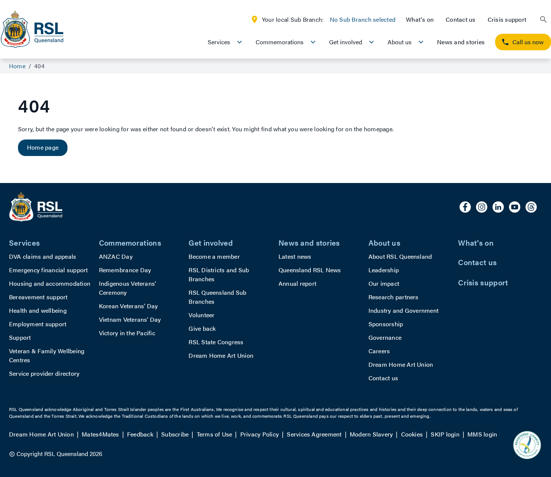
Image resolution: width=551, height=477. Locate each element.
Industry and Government (403, 310)
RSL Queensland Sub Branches (217, 297)
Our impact (383, 283)
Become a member (214, 256)
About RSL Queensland (400, 256)
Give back (202, 328)
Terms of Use (214, 434)
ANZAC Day (116, 256)
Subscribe (175, 434)
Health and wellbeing (38, 310)
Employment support (37, 324)
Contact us (460, 19)
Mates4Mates (100, 434)
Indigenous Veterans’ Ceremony (127, 288)
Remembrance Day (125, 270)
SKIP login (445, 434)
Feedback (140, 434)
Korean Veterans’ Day (128, 306)
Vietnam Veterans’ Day (130, 319)
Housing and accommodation (49, 283)
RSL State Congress (216, 342)
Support (20, 337)
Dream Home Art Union (221, 355)
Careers (379, 350)
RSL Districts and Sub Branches (219, 274)
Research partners (393, 296)
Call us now (528, 42)
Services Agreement (314, 434)
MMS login (482, 434)
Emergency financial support (48, 270)
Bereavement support (38, 296)
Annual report (297, 283)
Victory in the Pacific (127, 332)
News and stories (461, 42)
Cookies (412, 434)
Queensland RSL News (309, 270)
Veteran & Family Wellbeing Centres (46, 355)
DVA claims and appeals (42, 256)
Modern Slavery (371, 434)
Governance (384, 337)
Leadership (383, 270)
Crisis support (507, 19)
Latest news (294, 256)
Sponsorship (385, 324)
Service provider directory (44, 373)
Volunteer (201, 314)
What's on (420, 19)
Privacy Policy (259, 434)
